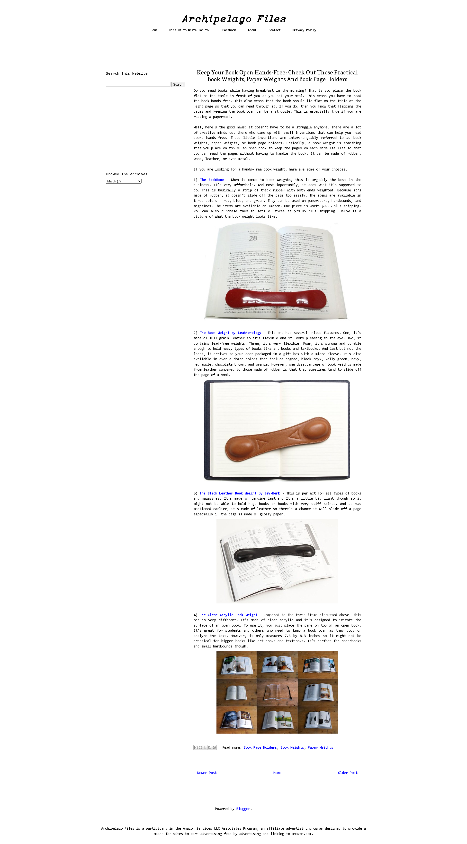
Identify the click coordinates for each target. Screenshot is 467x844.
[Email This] (195, 747)
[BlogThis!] (200, 747)
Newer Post (207, 773)
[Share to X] (205, 747)
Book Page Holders (260, 748)
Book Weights (292, 748)
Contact (274, 30)
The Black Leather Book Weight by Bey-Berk (239, 493)
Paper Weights (320, 748)
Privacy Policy (304, 30)
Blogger (243, 809)
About (252, 30)
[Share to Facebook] (209, 747)
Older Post (348, 773)
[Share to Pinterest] (214, 747)
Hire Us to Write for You (189, 30)
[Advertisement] (233, 53)
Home (154, 30)
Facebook (229, 30)
